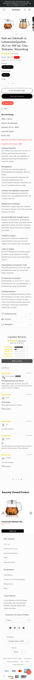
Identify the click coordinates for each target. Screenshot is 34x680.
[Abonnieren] (28, 620)
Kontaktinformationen (18, 664)
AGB (5, 557)
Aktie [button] (5, 108)
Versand (3, 60)
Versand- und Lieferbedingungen (14, 579)
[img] (6, 373)
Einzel (6, 75)
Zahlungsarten (8, 575)
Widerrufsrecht (28, 658)
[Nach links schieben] (13, 34)
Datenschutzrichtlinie (10, 553)
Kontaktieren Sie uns (10, 548)
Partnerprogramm (9, 562)
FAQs (5, 588)
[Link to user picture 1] (6, 412)
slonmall (9, 658)
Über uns (7, 544)
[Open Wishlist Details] (28, 671)
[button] (4, 10)
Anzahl (4, 79)
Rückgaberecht (8, 584)
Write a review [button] (17, 361)
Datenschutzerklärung (12, 661)
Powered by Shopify (17, 658)
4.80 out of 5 (22, 341)
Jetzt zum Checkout (17, 96)
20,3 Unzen (8, 67)
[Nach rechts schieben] (21, 34)
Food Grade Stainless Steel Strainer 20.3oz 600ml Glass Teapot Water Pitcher (13, 522)
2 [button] (16, 479)
